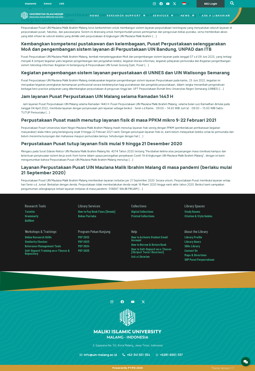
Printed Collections (143, 216)
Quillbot (29, 220)
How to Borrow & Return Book (148, 244)
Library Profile (193, 237)
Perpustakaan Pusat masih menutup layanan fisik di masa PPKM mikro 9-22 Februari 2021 (118, 120)
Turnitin (30, 211)
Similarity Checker (36, 241)
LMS (61, 3)
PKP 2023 (83, 241)
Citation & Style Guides (198, 216)
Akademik (30, 3)
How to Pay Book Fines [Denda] (96, 211)
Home (94, 15)
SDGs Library (192, 246)
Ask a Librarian (216, 15)
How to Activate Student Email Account (149, 238)
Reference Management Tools (43, 246)
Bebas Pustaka (87, 216)
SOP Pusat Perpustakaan (199, 259)
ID (187, 3)
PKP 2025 (83, 250)
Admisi (48, 3)
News (185, 15)
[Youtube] (167, 3)
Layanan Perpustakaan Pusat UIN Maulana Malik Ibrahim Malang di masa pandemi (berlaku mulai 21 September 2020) (126, 170)
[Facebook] (161, 3)
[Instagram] (154, 3)
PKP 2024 (84, 246)
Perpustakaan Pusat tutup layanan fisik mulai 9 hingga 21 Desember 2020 (101, 143)
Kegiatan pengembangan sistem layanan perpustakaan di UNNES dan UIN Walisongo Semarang (125, 72)
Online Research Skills (38, 237)
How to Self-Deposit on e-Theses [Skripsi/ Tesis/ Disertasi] (151, 250)
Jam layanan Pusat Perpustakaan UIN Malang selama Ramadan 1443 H (97, 96)
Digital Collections (142, 211)
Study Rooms (192, 211)
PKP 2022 (83, 237)
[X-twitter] (174, 3)
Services (161, 15)
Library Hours (192, 241)
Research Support (124, 15)
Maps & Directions (195, 255)
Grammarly (31, 216)
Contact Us (191, 250)
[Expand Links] (245, 361)
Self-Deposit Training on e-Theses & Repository (47, 252)
